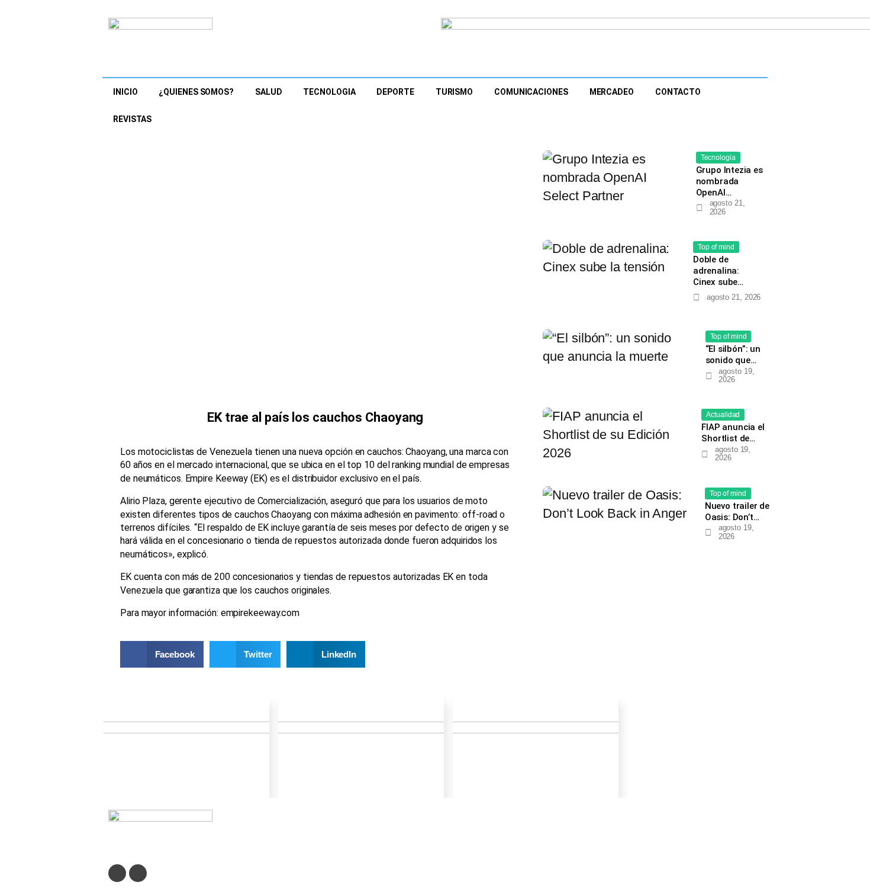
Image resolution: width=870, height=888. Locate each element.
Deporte (395, 92)
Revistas (132, 119)
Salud (268, 92)
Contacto (678, 92)
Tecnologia (329, 92)
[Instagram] (138, 873)
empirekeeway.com (260, 612)
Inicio (125, 92)
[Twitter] (117, 873)
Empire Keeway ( (219, 478)
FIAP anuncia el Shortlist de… (732, 433)
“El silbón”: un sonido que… (733, 355)
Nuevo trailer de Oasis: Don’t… (737, 511)
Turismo (454, 92)
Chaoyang (425, 451)
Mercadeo (611, 92)
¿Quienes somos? (196, 92)
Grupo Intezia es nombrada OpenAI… (729, 181)
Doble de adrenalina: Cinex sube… (718, 270)
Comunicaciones (531, 92)
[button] (162, 654)
